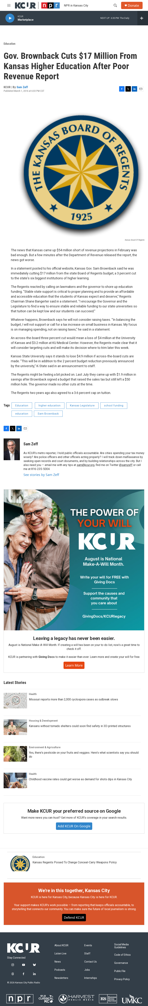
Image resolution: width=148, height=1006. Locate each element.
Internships (90, 978)
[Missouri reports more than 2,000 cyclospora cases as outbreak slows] (15, 700)
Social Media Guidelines (121, 946)
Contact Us (90, 961)
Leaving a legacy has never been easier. (74, 638)
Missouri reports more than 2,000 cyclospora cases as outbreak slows (73, 699)
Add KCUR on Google (74, 826)
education (21, 413)
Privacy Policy (122, 979)
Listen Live (60, 953)
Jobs (87, 970)
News (58, 961)
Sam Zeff (22, 87)
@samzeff (125, 465)
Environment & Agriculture (44, 747)
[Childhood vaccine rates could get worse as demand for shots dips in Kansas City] (15, 780)
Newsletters (61, 978)
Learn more (74, 665)
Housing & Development (43, 720)
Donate (133, 5)
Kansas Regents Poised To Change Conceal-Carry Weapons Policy (74, 862)
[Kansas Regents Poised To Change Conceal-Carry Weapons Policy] (19, 863)
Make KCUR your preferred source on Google (74, 811)
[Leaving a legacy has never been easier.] (74, 560)
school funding (113, 405)
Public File (119, 971)
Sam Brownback (48, 413)
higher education (50, 405)
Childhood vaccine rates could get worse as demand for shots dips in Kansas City (80, 779)
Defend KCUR (74, 917)
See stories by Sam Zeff (41, 474)
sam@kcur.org (85, 465)
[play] (10, 18)
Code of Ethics (122, 955)
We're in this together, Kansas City (74, 890)
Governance (121, 963)
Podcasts (60, 970)
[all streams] (142, 18)
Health (33, 694)
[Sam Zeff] (12, 449)
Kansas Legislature (82, 405)
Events (88, 945)
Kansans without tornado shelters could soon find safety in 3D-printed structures (80, 726)
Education (9, 43)
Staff (87, 953)
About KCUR (61, 945)
